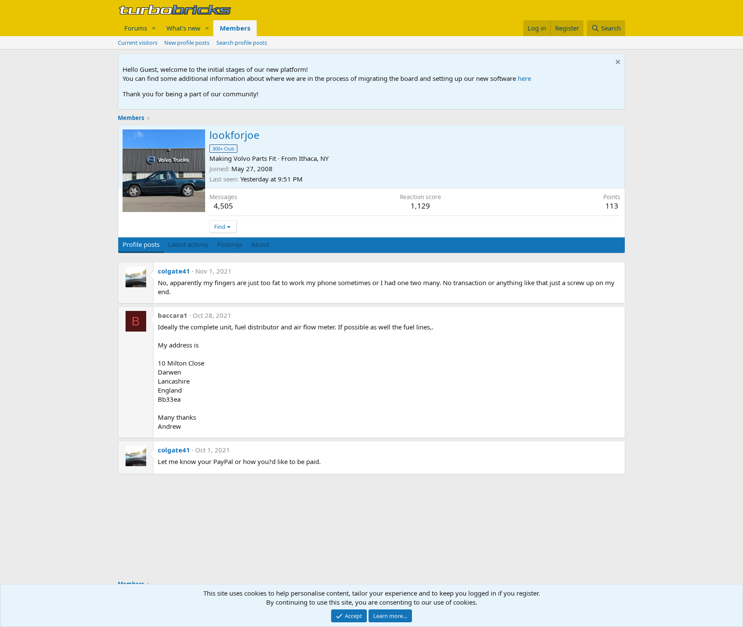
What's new (183, 28)
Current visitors (137, 42)
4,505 (223, 206)
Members (235, 28)
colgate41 (174, 271)
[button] (154, 28)
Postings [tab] (230, 244)
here (524, 78)
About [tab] (260, 244)
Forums (135, 28)
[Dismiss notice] (616, 63)
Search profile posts (241, 42)
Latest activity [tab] (188, 244)
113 (611, 206)
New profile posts (186, 42)
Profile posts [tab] (141, 244)
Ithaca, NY (314, 158)
